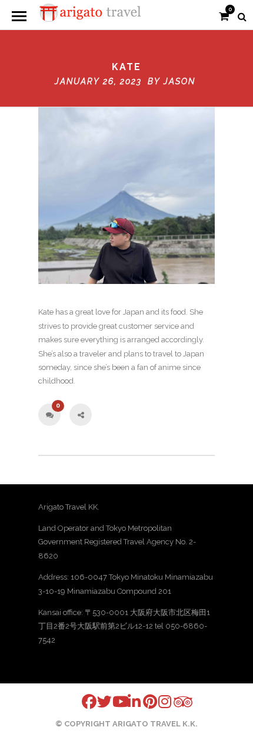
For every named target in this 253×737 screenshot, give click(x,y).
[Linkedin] (128, 701)
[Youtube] (112, 701)
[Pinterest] (143, 701)
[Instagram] (158, 701)
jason (179, 81)
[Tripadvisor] (173, 702)
